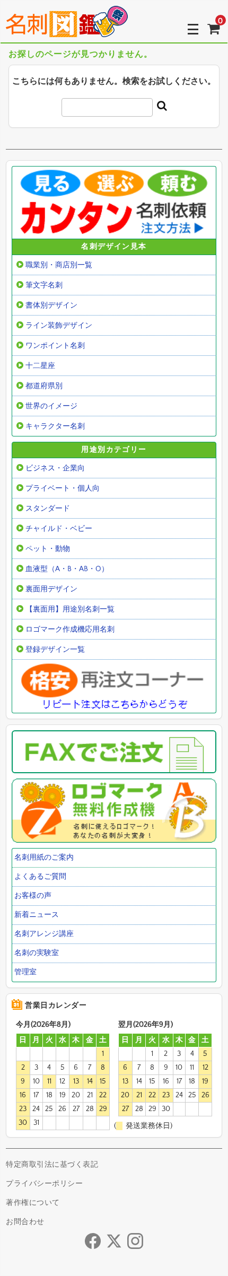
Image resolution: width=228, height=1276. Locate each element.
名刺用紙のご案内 (44, 857)
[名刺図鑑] (67, 29)
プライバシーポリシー (44, 1183)
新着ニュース (36, 915)
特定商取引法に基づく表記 (52, 1164)
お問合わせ (25, 1222)
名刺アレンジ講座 (44, 934)
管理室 (25, 972)
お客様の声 (32, 896)
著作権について (33, 1203)
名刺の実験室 (36, 953)
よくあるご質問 (40, 876)
